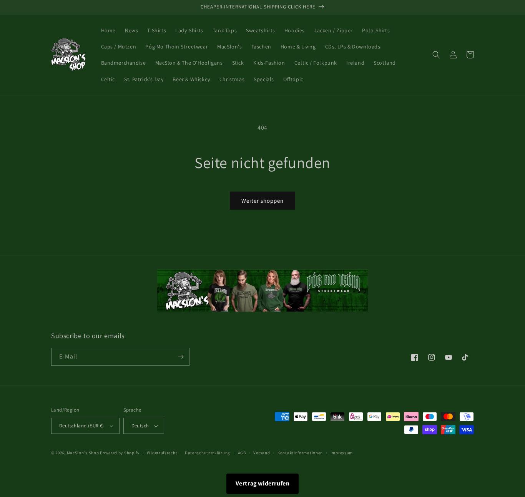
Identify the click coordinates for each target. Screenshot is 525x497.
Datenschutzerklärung (207, 452)
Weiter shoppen (262, 200)
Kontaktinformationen (300, 452)
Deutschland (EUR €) (81, 425)
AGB (242, 452)
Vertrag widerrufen (263, 483)
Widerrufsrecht (162, 452)
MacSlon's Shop (83, 452)
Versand (261, 452)
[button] (436, 54)
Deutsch (140, 425)
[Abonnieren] (180, 357)
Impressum (342, 452)
